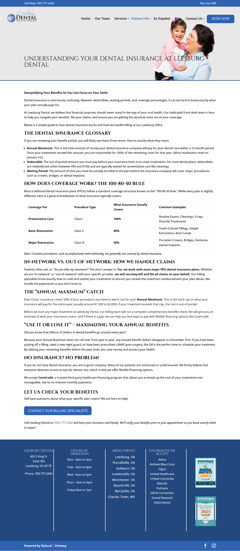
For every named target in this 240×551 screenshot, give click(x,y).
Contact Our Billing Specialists (58, 410)
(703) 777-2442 (63, 423)
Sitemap (60, 546)
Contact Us (194, 19)
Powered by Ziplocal (38, 546)
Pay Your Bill (208, 3)
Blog (178, 19)
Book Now (220, 18)
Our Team (102, 19)
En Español (162, 19)
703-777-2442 (45, 3)
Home (85, 19)
